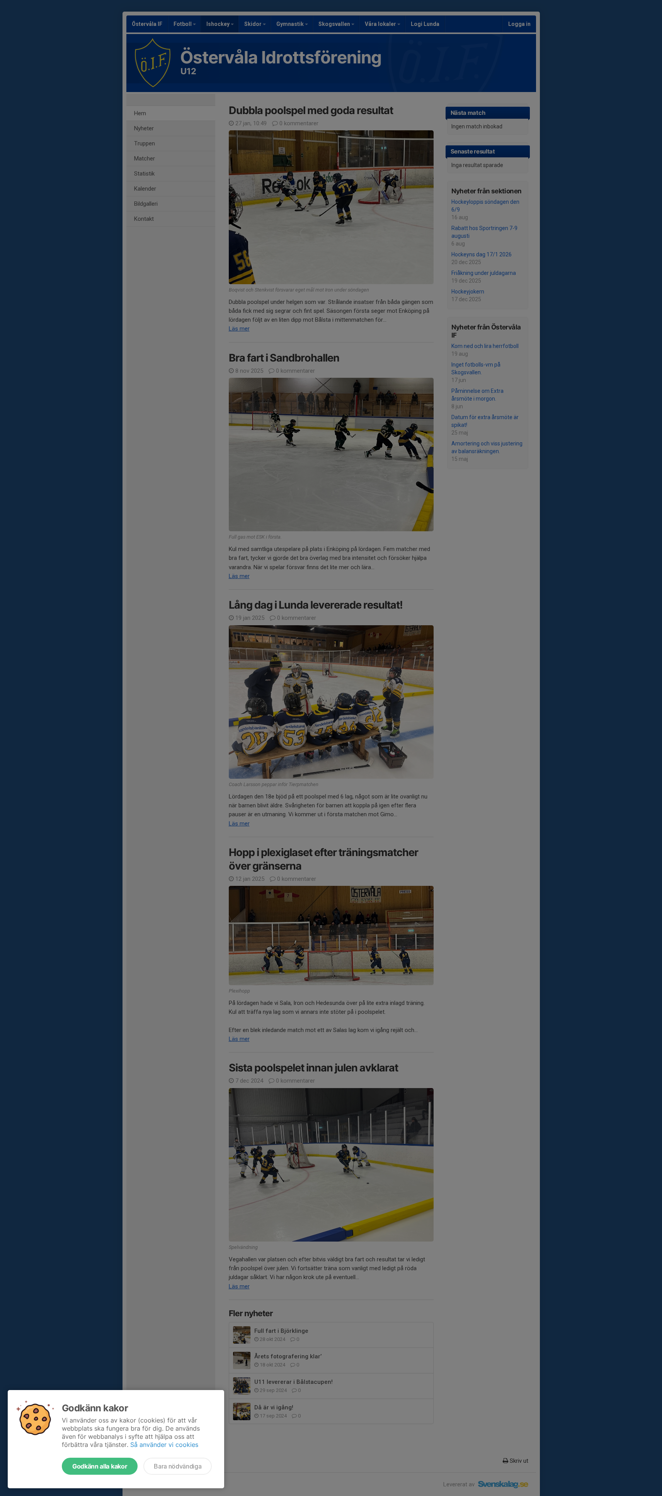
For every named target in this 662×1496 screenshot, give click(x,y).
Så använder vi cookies (164, 1444)
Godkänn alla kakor (99, 1466)
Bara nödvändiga (177, 1466)
